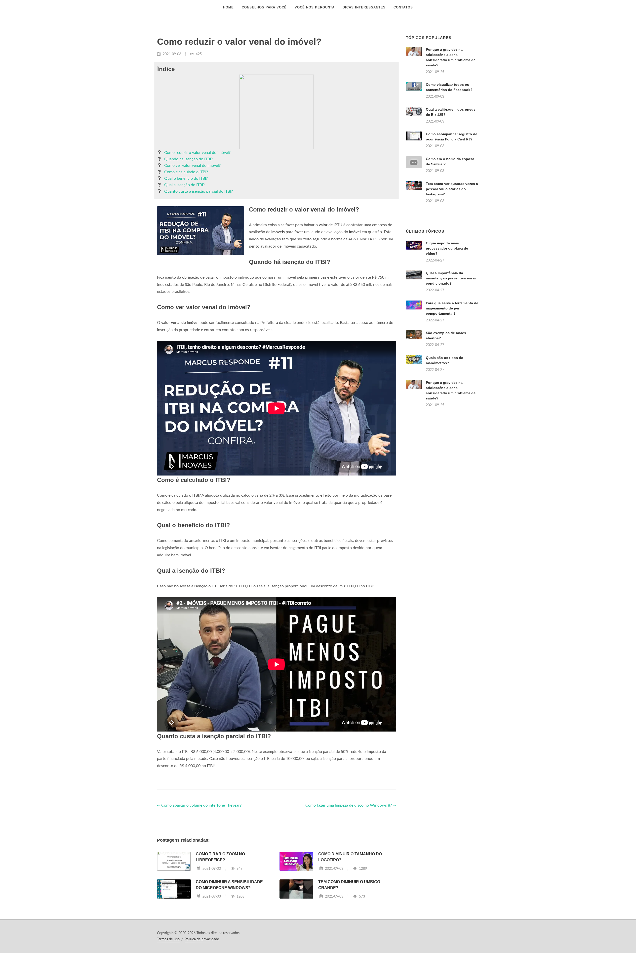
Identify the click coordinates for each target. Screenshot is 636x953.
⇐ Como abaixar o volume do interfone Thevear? (199, 805)
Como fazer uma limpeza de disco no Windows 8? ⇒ (350, 805)
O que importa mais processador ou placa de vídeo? (447, 248)
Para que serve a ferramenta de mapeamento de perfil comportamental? (452, 308)
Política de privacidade (202, 939)
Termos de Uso (168, 939)
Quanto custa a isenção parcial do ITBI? (198, 191)
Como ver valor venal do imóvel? (192, 166)
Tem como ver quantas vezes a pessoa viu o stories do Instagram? (452, 189)
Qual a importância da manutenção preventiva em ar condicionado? (451, 278)
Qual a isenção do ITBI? (184, 185)
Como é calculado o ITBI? (186, 172)
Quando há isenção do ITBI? (188, 159)
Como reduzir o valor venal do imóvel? (197, 153)
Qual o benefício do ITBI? (186, 178)
